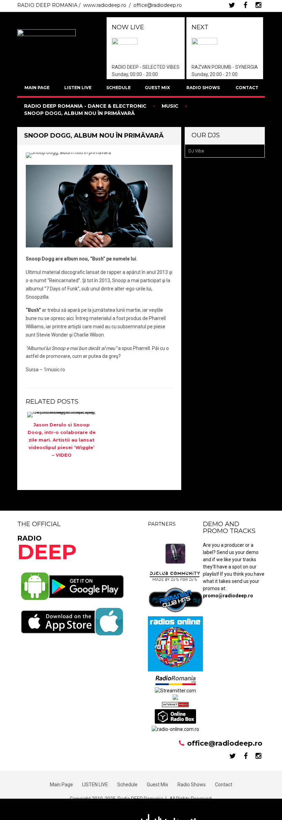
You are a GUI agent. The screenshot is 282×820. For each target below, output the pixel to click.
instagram (258, 5)
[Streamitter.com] (175, 690)
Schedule (118, 87)
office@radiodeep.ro (157, 5)
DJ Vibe (196, 150)
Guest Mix (157, 87)
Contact (247, 87)
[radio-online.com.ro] (175, 729)
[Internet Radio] (175, 705)
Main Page (37, 87)
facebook (245, 5)
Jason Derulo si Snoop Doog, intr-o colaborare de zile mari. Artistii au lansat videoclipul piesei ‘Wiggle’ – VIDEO (62, 440)
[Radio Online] (175, 722)
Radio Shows (203, 87)
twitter (232, 5)
